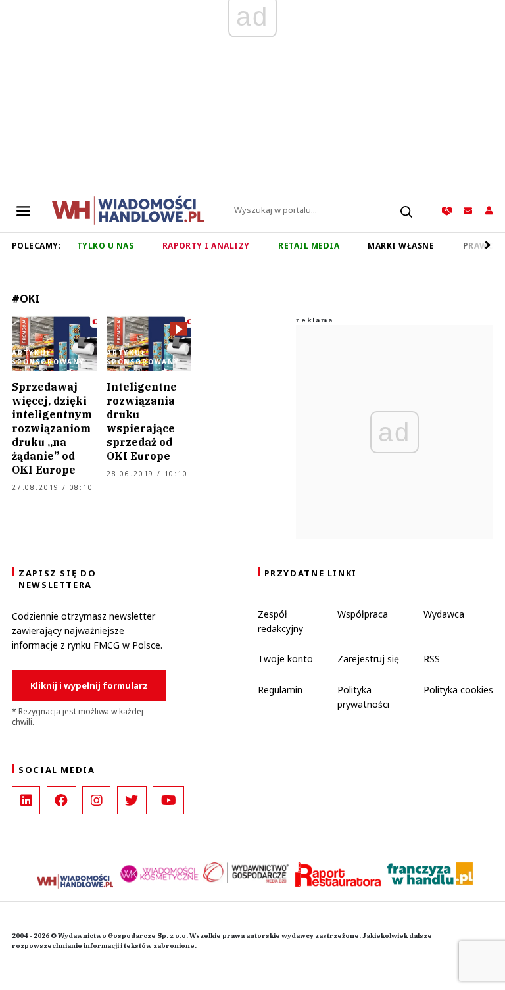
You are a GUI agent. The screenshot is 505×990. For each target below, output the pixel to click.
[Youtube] (168, 800)
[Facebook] (61, 800)
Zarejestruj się (368, 659)
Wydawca (443, 614)
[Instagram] (96, 800)
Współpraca (362, 614)
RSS (431, 659)
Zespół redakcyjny (280, 621)
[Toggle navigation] (23, 210)
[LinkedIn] (26, 800)
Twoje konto (285, 659)
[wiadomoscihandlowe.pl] (128, 209)
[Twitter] (132, 800)
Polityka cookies (458, 689)
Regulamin (280, 689)
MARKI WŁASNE (401, 245)
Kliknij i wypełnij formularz (89, 685)
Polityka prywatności (363, 696)
